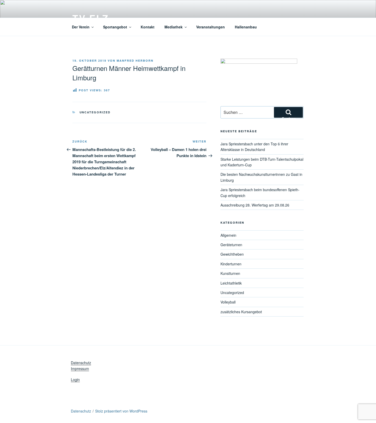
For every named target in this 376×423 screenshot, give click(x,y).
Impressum (80, 368)
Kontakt (147, 26)
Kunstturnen (230, 273)
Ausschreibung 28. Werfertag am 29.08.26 (254, 205)
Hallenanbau (246, 26)
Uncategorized (95, 112)
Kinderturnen (230, 263)
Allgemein (228, 235)
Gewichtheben (232, 254)
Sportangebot (115, 26)
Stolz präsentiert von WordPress (121, 411)
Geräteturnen (231, 244)
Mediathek (173, 26)
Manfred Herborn (135, 60)
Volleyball (228, 302)
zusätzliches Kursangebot (241, 311)
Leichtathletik (231, 283)
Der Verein (81, 26)
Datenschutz (81, 362)
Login (75, 379)
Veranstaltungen (210, 26)
